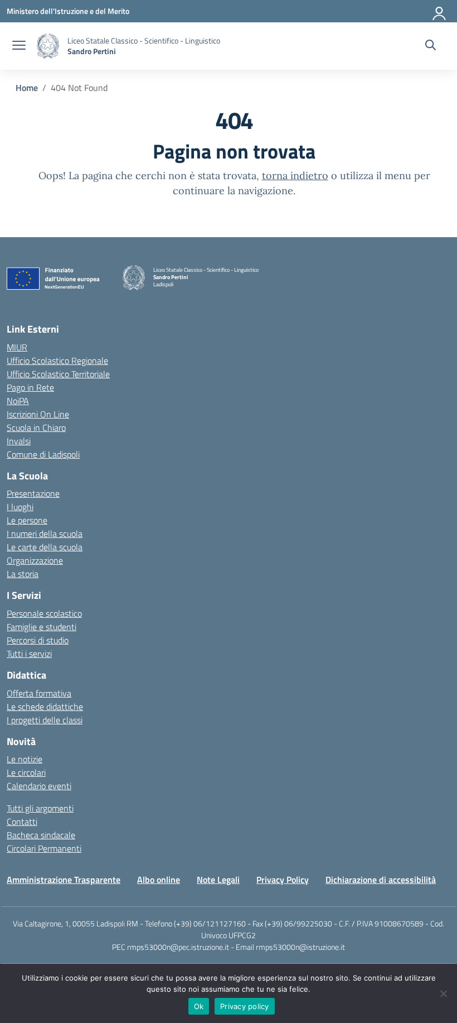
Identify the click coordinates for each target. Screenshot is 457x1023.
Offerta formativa (39, 693)
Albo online (158, 879)
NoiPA (18, 400)
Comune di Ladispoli (43, 454)
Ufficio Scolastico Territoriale (58, 374)
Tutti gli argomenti (40, 808)
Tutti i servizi (29, 653)
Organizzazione (35, 560)
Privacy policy (244, 1006)
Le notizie (24, 759)
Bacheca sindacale (41, 835)
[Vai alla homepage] (48, 46)
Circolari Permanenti (44, 848)
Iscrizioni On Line (38, 414)
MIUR (17, 347)
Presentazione (33, 493)
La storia (22, 573)
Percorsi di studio (38, 640)
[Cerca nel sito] (430, 46)
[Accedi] (439, 11)
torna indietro (295, 175)
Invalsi (19, 441)
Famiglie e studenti (41, 626)
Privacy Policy (282, 879)
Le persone (27, 520)
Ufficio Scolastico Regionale (57, 360)
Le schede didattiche (45, 706)
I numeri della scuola (44, 533)
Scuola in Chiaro (36, 427)
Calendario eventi (39, 786)
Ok (199, 1006)
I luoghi (20, 506)
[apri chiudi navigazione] (19, 46)
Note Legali (218, 879)
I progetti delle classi (44, 720)
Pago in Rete (30, 387)
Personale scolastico (44, 613)
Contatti (22, 821)
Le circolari (26, 772)
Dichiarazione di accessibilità (380, 879)
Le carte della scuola (44, 547)
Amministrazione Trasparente (63, 879)
